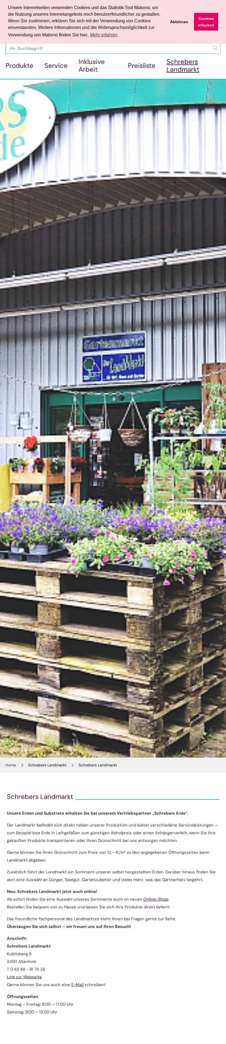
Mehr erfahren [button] (103, 35)
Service (56, 65)
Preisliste (141, 65)
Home (11, 765)
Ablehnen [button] (179, 22)
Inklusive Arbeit (92, 65)
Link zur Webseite (24, 977)
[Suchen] (215, 48)
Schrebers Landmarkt (182, 65)
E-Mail (77, 984)
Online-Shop (155, 899)
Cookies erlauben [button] (206, 21)
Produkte (19, 65)
